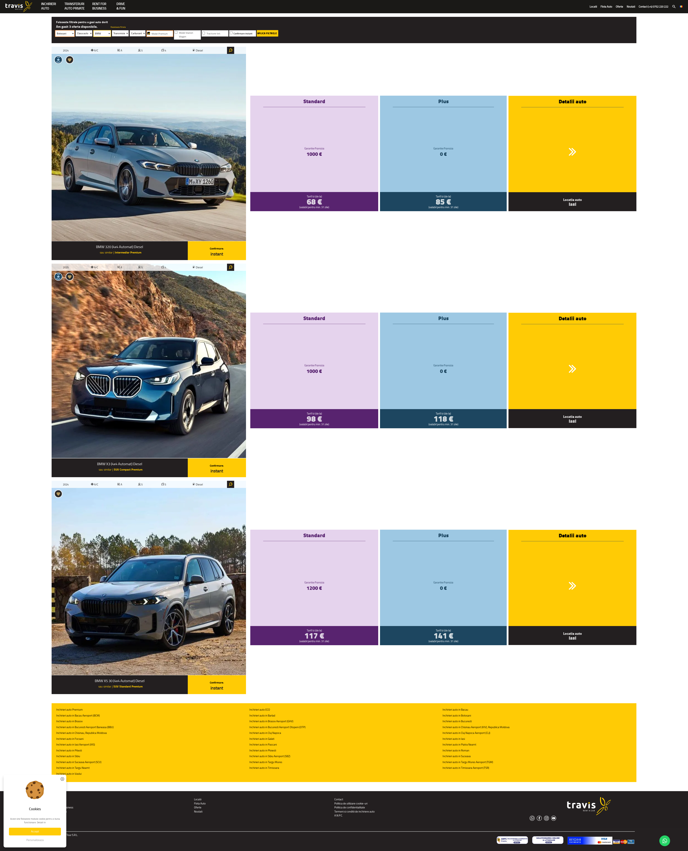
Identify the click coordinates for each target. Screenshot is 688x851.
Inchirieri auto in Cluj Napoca (265, 733)
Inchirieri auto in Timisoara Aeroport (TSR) (466, 768)
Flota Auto (606, 6)
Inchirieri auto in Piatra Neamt (459, 744)
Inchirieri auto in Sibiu (68, 756)
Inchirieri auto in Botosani (457, 715)
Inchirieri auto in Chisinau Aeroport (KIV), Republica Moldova (476, 727)
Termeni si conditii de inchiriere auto (354, 811)
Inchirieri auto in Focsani (69, 739)
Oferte (619, 6)
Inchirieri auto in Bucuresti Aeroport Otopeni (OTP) (277, 727)
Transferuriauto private (74, 4)
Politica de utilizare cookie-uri (350, 803)
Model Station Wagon (186, 35)
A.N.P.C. (338, 815)
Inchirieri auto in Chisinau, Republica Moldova (81, 733)
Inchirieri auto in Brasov (69, 721)
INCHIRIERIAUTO (48, 4)
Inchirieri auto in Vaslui (69, 773)
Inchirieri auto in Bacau (455, 709)
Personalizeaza (35, 840)
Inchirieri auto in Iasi (454, 739)
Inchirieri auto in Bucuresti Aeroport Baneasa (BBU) (85, 727)
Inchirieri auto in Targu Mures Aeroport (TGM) (468, 762)
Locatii (593, 6)
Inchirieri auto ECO (259, 709)
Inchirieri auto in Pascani (263, 744)
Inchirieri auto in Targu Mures (265, 762)
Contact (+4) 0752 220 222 (653, 6)
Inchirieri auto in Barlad (262, 715)
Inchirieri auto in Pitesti (69, 750)
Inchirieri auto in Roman (456, 750)
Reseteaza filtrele (118, 27)
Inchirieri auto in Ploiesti (262, 750)
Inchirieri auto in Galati (261, 739)
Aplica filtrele (267, 33)
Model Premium (160, 34)
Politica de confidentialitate (349, 807)
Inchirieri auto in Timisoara (264, 768)
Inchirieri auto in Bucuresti (457, 721)
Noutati (631, 6)
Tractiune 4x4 (213, 33)
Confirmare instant (242, 34)
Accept (35, 831)
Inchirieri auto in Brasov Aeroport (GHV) (271, 721)
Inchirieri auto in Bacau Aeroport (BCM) (78, 715)
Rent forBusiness (99, 4)
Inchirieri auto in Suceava (457, 756)
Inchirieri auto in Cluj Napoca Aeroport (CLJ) (466, 733)
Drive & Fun (120, 4)
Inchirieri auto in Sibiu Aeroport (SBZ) (269, 756)
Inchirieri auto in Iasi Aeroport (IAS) (75, 744)
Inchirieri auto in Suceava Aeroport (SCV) (78, 762)
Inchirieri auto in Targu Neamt (73, 768)
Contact (338, 799)
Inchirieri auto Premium (69, 709)
